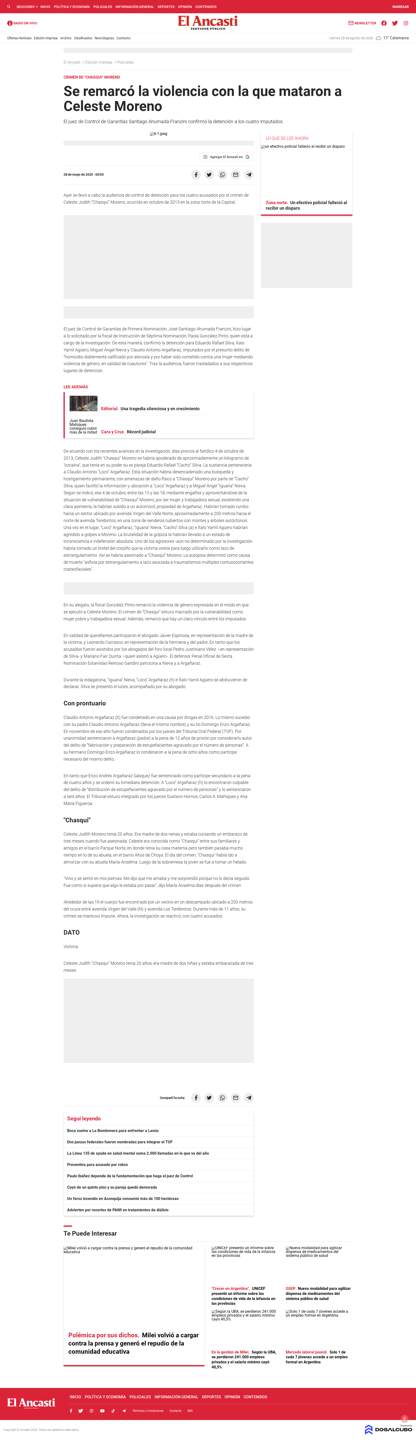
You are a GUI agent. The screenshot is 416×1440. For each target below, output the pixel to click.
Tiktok (113, 1411)
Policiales (102, 7)
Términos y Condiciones (147, 1411)
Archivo (66, 38)
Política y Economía (72, 7)
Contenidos (205, 7)
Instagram (91, 1411)
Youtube (102, 1411)
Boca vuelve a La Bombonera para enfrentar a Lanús (113, 1130)
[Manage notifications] (405, 1418)
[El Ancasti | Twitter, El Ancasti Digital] (395, 22)
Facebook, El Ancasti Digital (71, 1411)
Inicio (45, 7)
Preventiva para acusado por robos (97, 1164)
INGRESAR (400, 6)
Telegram (124, 1411)
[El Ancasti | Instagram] (406, 22)
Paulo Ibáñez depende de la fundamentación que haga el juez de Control (130, 1176)
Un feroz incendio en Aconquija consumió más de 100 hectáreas (123, 1198)
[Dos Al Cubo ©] (388, 1433)
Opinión (185, 7)
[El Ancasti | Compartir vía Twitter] (209, 175)
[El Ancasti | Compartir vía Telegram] (249, 175)
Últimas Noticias (19, 38)
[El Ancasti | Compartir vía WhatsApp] (222, 175)
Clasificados (83, 38)
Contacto (123, 38)
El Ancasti (72, 62)
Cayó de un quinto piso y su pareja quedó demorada (112, 1187)
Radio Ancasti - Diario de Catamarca (22, 23)
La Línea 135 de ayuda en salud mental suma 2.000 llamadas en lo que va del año (138, 1153)
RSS (190, 1411)
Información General (135, 7)
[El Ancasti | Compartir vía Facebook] (196, 175)
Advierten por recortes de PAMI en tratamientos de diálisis (118, 1210)
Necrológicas (104, 38)
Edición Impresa (46, 38)
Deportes (166, 7)
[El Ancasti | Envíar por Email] (235, 175)
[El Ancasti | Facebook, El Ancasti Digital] (384, 22)
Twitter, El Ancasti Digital (80, 1411)
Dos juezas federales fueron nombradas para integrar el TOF (120, 1142)
